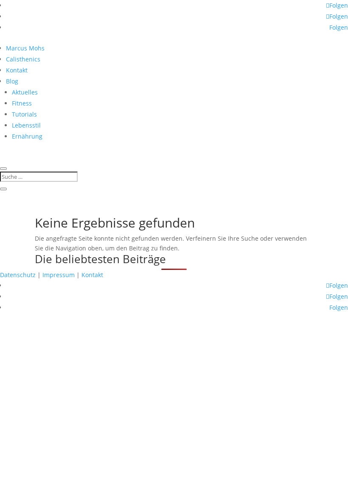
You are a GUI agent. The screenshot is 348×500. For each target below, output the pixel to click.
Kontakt (17, 70)
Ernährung (27, 136)
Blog (12, 81)
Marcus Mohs (25, 48)
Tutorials (24, 114)
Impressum (58, 275)
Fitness (22, 103)
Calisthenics (23, 59)
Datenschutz (18, 275)
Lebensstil (26, 125)
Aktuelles (25, 92)
